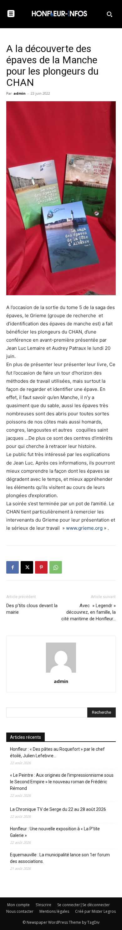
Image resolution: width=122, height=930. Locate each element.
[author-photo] (61, 672)
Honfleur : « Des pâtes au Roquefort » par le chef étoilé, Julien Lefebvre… (57, 752)
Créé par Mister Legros (95, 911)
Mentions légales (54, 911)
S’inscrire (43, 904)
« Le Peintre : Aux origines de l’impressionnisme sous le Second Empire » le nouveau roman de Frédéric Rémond (62, 782)
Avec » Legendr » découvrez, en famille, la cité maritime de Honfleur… (88, 612)
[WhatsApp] (55, 567)
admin (19, 93)
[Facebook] (12, 567)
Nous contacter (19, 911)
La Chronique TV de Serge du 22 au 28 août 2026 (58, 809)
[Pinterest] (41, 567)
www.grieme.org (84, 528)
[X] (27, 567)
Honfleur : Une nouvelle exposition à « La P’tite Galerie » (55, 832)
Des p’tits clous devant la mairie (32, 609)
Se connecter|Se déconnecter (83, 904)
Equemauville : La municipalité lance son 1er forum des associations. (60, 858)
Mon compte (18, 904)
